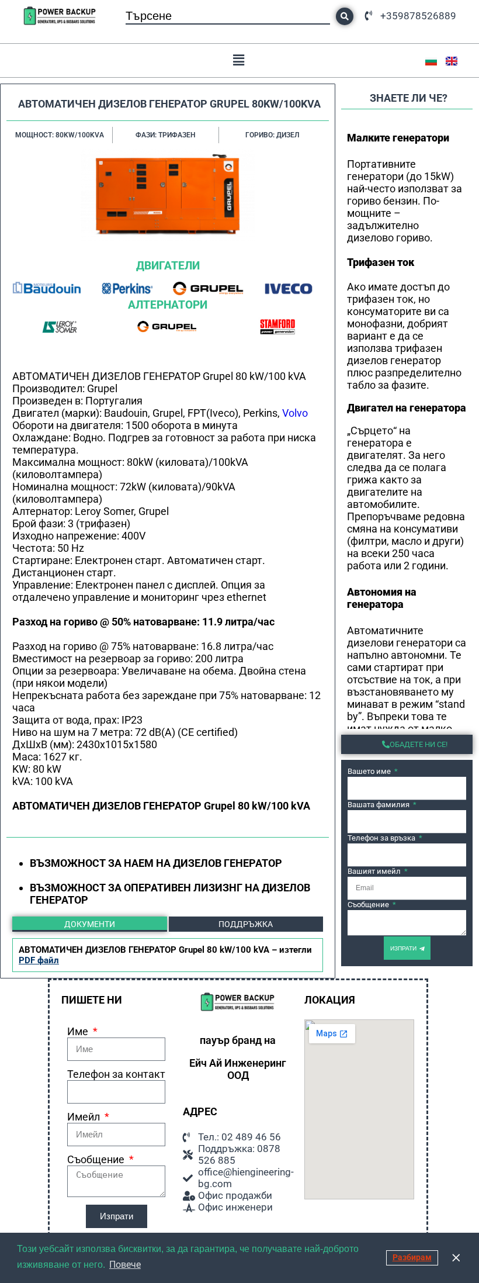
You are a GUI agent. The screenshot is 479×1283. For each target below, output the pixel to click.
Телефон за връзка (382, 838)
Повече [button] (125, 1264)
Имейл (84, 1117)
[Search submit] (344, 16)
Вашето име (370, 771)
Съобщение (369, 904)
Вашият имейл (375, 871)
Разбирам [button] (412, 1258)
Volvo (295, 413)
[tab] (89, 924)
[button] (238, 60)
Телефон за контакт (116, 1074)
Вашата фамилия (379, 804)
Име (79, 1031)
